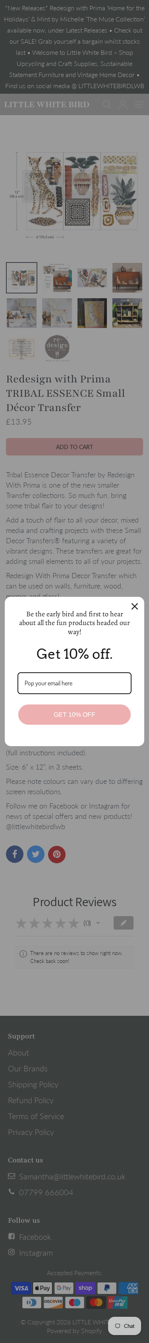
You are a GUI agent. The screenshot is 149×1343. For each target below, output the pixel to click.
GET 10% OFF (74, 714)
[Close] (134, 606)
